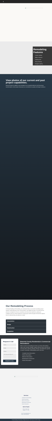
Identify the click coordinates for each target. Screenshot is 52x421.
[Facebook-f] (24, 392)
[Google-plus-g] (27, 392)
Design (9, 324)
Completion (10, 331)
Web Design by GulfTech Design (35, 419)
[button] (48, 2)
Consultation (10, 321)
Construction (10, 328)
